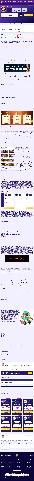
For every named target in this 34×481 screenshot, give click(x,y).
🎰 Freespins (11, 23)
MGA (9, 466)
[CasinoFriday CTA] (14, 401)
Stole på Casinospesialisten (20, 463)
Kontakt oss (18, 466)
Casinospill (14, 1)
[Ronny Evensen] (2, 364)
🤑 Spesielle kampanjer (16, 23)
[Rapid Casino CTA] (14, 418)
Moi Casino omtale (28, 404)
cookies (11, 475)
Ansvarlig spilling (10, 467)
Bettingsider (29, 1)
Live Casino (2, 467)
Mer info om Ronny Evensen (4, 446)
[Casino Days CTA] (3, 401)
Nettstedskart (18, 467)
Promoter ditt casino (10, 463)
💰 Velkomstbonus (2, 23)
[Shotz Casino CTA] (3, 373)
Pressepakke (28, 467)
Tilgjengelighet (29, 466)
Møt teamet (18, 462)
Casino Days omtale (5, 404)
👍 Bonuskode (7, 23)
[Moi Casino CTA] (25, 401)
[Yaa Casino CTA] (3, 418)
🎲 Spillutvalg (22, 23)
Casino (5, 1)
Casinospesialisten (13, 77)
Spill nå (28, 15)
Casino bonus (9, 1)
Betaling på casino (19, 1)
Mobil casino (2, 463)
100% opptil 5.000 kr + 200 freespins (12, 373)
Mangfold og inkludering (30, 463)
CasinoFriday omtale (17, 404)
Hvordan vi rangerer (29, 462)
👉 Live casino (26, 23)
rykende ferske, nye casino (15, 285)
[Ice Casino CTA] (25, 418)
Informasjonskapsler (10, 462)
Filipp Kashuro (6, 448)
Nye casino (2, 462)
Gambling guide (24, 1)
